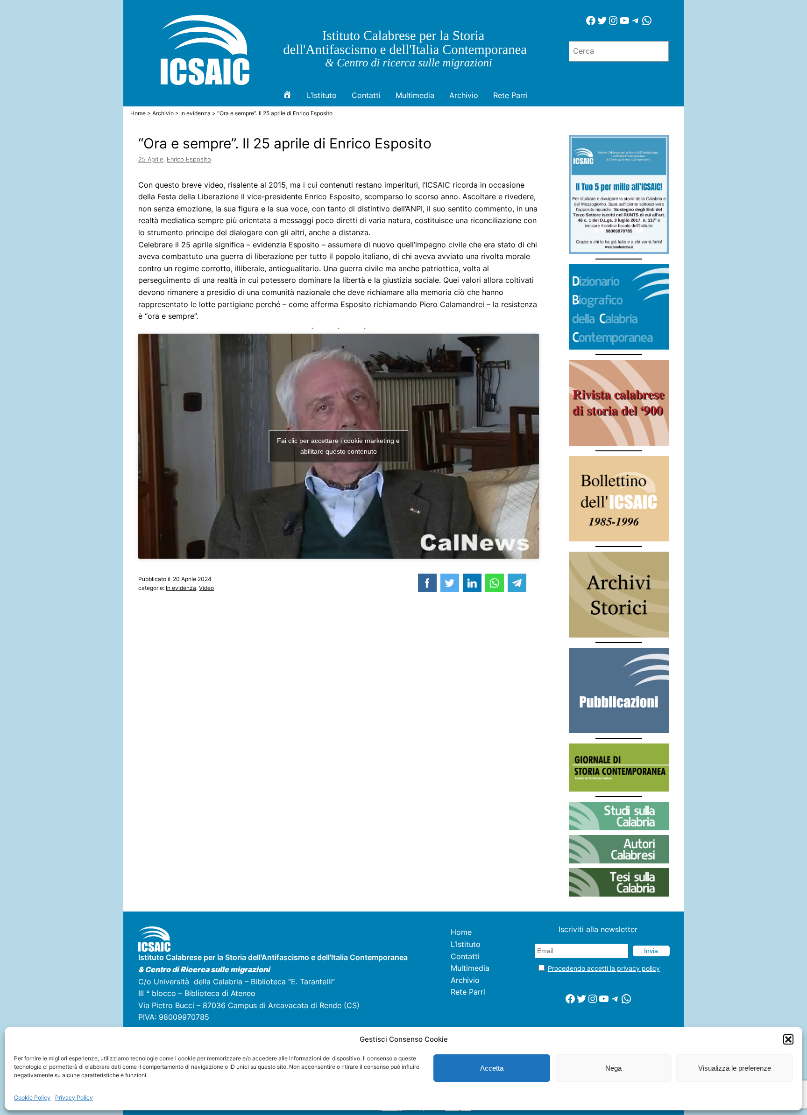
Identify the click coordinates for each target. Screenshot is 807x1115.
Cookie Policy (32, 1097)
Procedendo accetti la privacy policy (604, 968)
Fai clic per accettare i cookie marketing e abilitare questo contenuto (338, 446)
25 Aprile (150, 159)
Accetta (491, 1068)
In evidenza (181, 587)
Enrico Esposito (189, 159)
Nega (613, 1068)
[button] (788, 1039)
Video (206, 587)
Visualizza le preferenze (734, 1068)
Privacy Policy (74, 1097)
